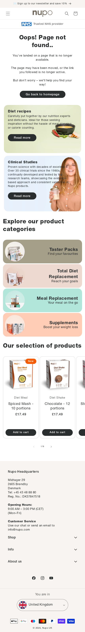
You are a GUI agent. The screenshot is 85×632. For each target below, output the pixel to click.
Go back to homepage (43, 94)
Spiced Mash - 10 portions (21, 406)
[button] (8, 13)
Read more (22, 137)
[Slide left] (33, 446)
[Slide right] (51, 446)
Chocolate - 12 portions (57, 406)
